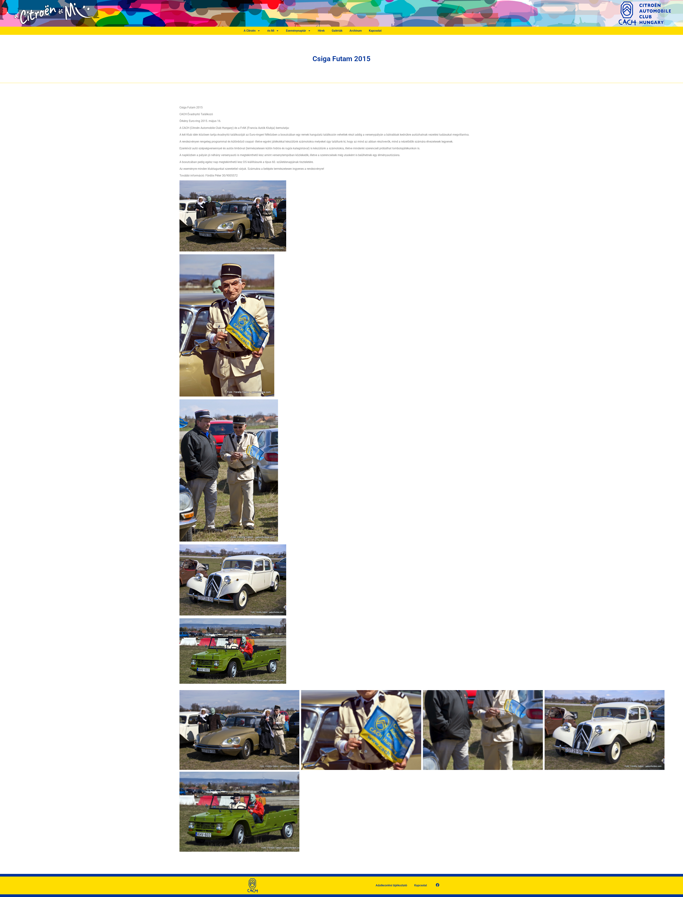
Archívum (356, 30)
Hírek (321, 30)
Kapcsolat (375, 30)
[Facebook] (437, 884)
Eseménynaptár (296, 30)
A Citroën (250, 30)
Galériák (337, 30)
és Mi (270, 30)
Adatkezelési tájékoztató (391, 885)
